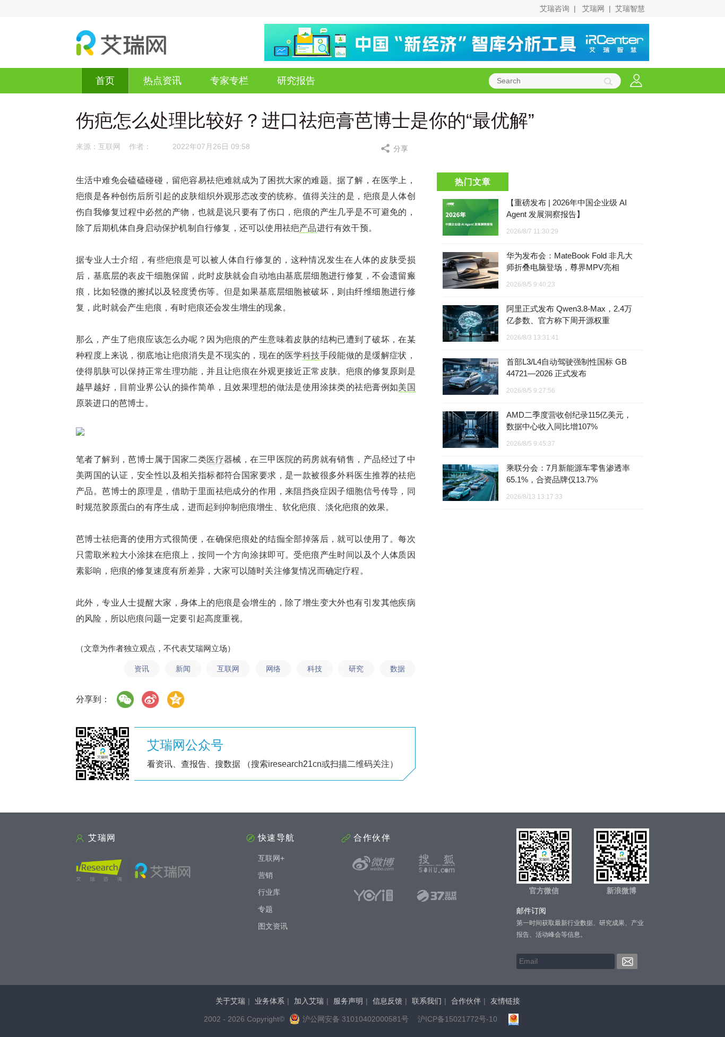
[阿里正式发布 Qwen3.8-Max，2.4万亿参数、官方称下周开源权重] (470, 324)
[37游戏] (437, 895)
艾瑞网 (593, 8)
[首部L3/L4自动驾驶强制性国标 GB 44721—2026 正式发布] (470, 377)
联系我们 (427, 1001)
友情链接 (505, 1001)
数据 (397, 668)
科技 (311, 355)
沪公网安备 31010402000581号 (356, 1019)
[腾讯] (176, 699)
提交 (627, 961)
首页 (105, 80)
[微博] (151, 699)
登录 (636, 81)
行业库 (269, 892)
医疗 (215, 459)
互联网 (228, 668)
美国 (407, 387)
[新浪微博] (373, 863)
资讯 (141, 668)
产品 (307, 227)
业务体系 (269, 1001)
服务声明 (348, 1001)
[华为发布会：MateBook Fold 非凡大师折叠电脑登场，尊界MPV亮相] (470, 271)
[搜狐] (437, 863)
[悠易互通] (373, 895)
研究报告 (296, 80)
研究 (356, 668)
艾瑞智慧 (630, 8)
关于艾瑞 (230, 1001)
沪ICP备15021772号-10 (457, 1019)
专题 (265, 909)
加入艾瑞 (309, 1001)
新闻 (183, 668)
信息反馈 (387, 1001)
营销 (265, 875)
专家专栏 (229, 80)
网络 (273, 668)
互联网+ (271, 858)
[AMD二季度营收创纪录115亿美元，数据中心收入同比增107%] (470, 430)
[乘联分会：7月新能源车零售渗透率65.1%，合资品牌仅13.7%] (470, 483)
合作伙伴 (466, 1001)
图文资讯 (273, 926)
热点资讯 (162, 80)
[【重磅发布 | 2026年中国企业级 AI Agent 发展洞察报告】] (470, 217)
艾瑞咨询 (554, 8)
